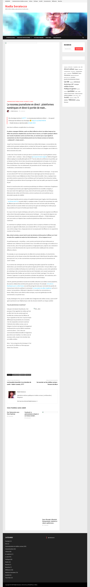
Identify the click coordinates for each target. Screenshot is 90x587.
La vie (66, 81)
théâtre (75, 97)
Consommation (47, 1)
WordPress (31, 584)
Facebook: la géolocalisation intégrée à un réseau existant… (32, 414)
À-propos (7, 541)
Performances (57, 37)
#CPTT (24, 118)
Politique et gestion (70, 89)
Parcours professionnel (23, 37)
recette (79, 91)
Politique (36, 1)
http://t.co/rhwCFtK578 (39, 120)
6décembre (70, 67)
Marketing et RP (69, 84)
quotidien (71, 91)
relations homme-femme (69, 93)
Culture (30, 1)
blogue (76, 69)
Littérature (77, 82)
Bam (36, 584)
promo (78, 88)
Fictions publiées (38, 37)
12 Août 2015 (32, 123)
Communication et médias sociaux (20, 1)
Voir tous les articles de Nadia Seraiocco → (27, 401)
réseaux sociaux (75, 95)
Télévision (72, 100)
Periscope (28, 374)
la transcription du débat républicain (42, 288)
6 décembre (66, 67)
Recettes (60, 1)
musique (76, 84)
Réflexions (54, 1)
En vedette (27, 101)
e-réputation (69, 73)
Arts (6, 544)
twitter (66, 100)
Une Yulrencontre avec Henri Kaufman (13, 413)
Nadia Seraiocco (16, 6)
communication (79, 71)
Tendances (71, 97)
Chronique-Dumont (67, 71)
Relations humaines (10, 572)
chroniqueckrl (73, 71)
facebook (75, 73)
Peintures (48, 37)
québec (76, 91)
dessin (65, 73)
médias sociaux (69, 86)
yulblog (78, 100)
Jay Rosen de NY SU (13, 201)
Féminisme (67, 75)
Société (40, 1)
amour (79, 67)
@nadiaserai (51, 537)
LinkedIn (71, 82)
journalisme (16, 374)
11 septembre (75, 67)
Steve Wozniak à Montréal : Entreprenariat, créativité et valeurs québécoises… (49, 521)
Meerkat (22, 374)
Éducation (66, 102)
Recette (7, 564)
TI (78, 97)
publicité (65, 91)
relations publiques (68, 95)
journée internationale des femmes (71, 79)
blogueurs (81, 69)
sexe (80, 95)
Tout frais (7, 577)
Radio (31, 101)
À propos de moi (10, 37)
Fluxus (79, 73)
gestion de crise (67, 77)
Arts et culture (69, 69)
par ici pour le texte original (39, 157)
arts (81, 67)
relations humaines (78, 93)
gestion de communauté (75, 75)
